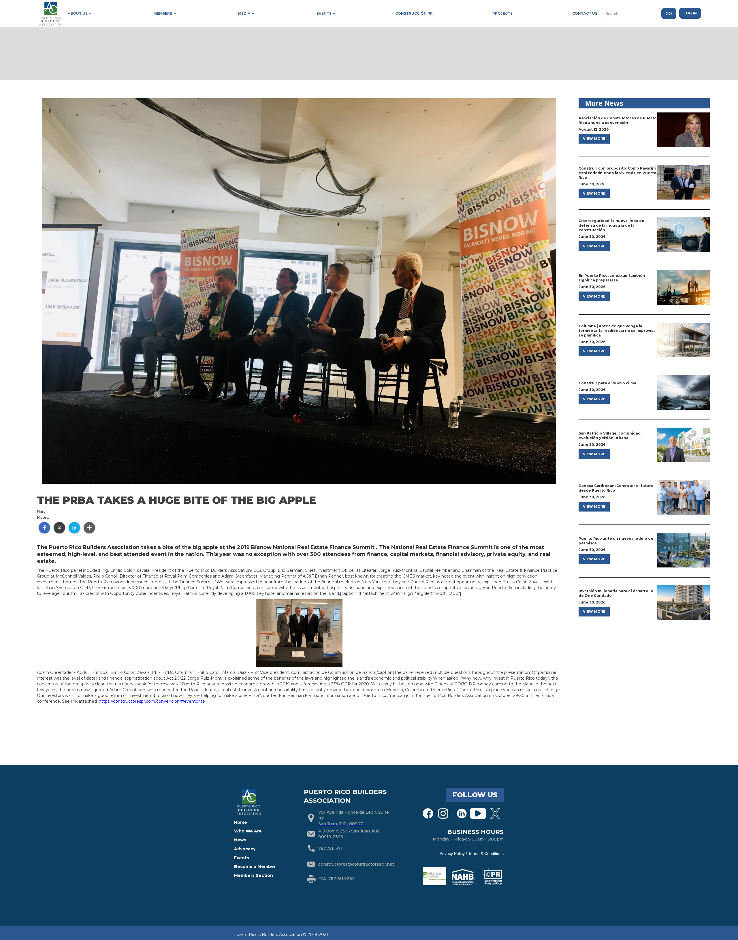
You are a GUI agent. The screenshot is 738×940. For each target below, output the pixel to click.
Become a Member (255, 866)
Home (240, 822)
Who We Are (248, 831)
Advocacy (244, 848)
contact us (584, 13)
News (240, 840)
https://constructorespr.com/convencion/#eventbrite (152, 701)
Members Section (253, 875)
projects (502, 13)
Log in (690, 13)
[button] (78, 13)
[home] (50, 13)
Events (241, 857)
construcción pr (414, 13)
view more (594, 138)
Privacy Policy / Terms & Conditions (472, 853)
